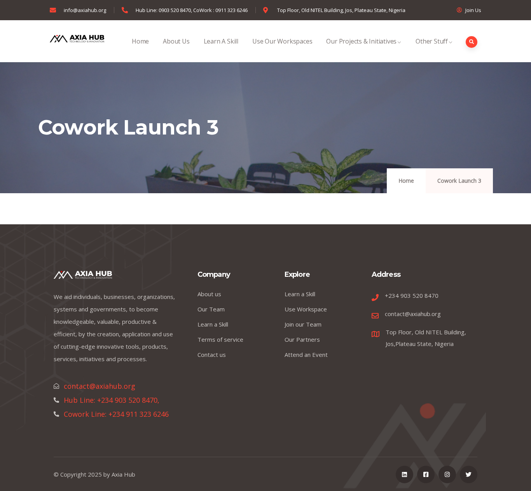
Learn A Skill (221, 41)
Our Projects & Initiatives (361, 41)
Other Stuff (432, 41)
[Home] (77, 41)
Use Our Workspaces (282, 41)
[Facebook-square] (426, 474)
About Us (176, 41)
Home (140, 41)
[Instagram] (447, 474)
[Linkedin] (404, 474)
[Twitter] (468, 474)
